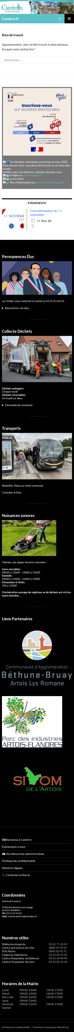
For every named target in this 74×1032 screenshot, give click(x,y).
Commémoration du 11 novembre (46, 213)
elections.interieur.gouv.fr (50, 182)
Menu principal (69, 18)
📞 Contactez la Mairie (16, 875)
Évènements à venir (14, 846)
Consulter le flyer (12, 492)
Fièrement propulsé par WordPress (51, 1027)
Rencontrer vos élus (17, 308)
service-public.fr (32, 175)
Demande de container (19, 405)
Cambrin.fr (10, 18)
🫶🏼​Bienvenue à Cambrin (17, 839)
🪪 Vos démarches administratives (23, 853)
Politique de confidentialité (18, 860)
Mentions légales (12, 868)
